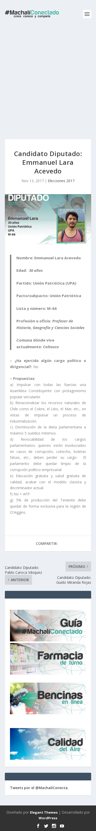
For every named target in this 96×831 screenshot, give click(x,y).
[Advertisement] (48, 78)
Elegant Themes (44, 812)
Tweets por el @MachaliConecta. (39, 787)
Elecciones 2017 (61, 180)
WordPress (48, 818)
